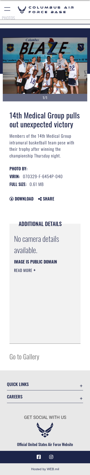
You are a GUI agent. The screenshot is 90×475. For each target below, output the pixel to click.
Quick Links (18, 384)
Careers (14, 396)
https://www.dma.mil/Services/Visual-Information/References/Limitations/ (42, 335)
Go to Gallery (24, 356)
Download (23, 199)
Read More (23, 270)
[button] (7, 10)
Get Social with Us (45, 417)
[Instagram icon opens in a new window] (51, 457)
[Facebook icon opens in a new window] (38, 457)
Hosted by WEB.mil (45, 469)
